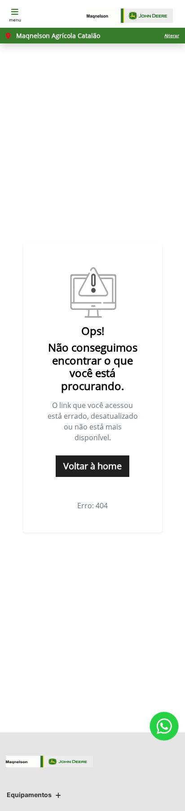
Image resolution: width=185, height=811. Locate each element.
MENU (15, 20)
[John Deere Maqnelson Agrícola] (134, 15)
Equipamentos (29, 794)
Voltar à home (92, 466)
